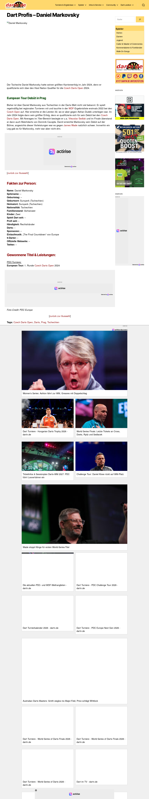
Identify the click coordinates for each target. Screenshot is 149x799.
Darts (37, 322)
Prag (43, 322)
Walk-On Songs (123, 51)
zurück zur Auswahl (18, 173)
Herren (119, 32)
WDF (71, 108)
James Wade (70, 125)
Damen (119, 36)
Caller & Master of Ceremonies (129, 43)
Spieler (81, 5)
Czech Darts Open (73, 88)
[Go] (140, 19)
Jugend (119, 40)
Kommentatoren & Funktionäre (129, 47)
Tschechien (53, 322)
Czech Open (13, 111)
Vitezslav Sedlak (77, 118)
